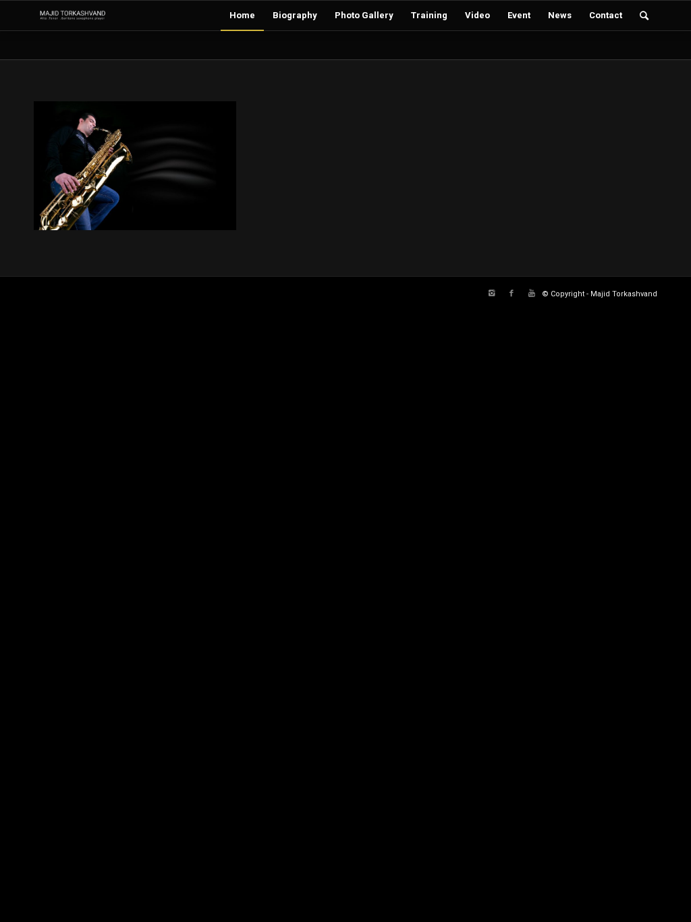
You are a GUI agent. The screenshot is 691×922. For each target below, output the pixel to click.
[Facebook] (511, 293)
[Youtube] (532, 293)
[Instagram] (491, 293)
